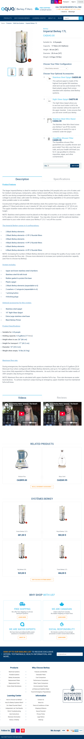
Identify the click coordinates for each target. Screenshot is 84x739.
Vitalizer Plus (22, 476)
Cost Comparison (41, 677)
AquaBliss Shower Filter (63, 138)
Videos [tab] (22, 397)
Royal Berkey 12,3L (62, 531)
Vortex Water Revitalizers (14, 686)
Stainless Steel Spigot (62, 77)
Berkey (45, 29)
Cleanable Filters (41, 674)
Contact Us (41, 699)
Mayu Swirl (62, 476)
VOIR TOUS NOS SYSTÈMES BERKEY (41, 579)
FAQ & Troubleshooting (14, 711)
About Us (22, 637)
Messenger (71, 11)
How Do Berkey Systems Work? (14, 702)
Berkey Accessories (14, 677)
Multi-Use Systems (14, 672)
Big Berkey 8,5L (21, 569)
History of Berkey (14, 720)
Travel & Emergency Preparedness (41, 692)
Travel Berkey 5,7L (62, 569)
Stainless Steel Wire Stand (64, 119)
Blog (60, 18)
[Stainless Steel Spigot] (49, 78)
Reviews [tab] (62, 397)
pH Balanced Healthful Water (40, 689)
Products (8, 18)
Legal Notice (40, 717)
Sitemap (40, 720)
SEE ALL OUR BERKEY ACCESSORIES (41, 486)
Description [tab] (22, 179)
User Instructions (14, 714)
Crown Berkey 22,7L (22, 531)
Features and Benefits (41, 672)
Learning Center (39, 18)
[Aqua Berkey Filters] (16, 9)
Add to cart (75, 165)
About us (51, 18)
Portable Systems (14, 674)
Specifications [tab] (61, 179)
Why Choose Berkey (22, 18)
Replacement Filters (14, 680)
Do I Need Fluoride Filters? (14, 705)
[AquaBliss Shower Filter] (49, 139)
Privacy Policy (41, 714)
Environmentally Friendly (41, 686)
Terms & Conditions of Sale (41, 705)
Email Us (64, 11)
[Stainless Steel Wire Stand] (49, 120)
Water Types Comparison (41, 683)
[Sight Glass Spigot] (49, 100)
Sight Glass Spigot (61, 99)
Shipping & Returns (40, 708)
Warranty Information (14, 717)
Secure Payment (41, 711)
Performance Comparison (40, 680)
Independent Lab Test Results (14, 708)
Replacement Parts (14, 683)
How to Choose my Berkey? (14, 699)
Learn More (22, 617)
